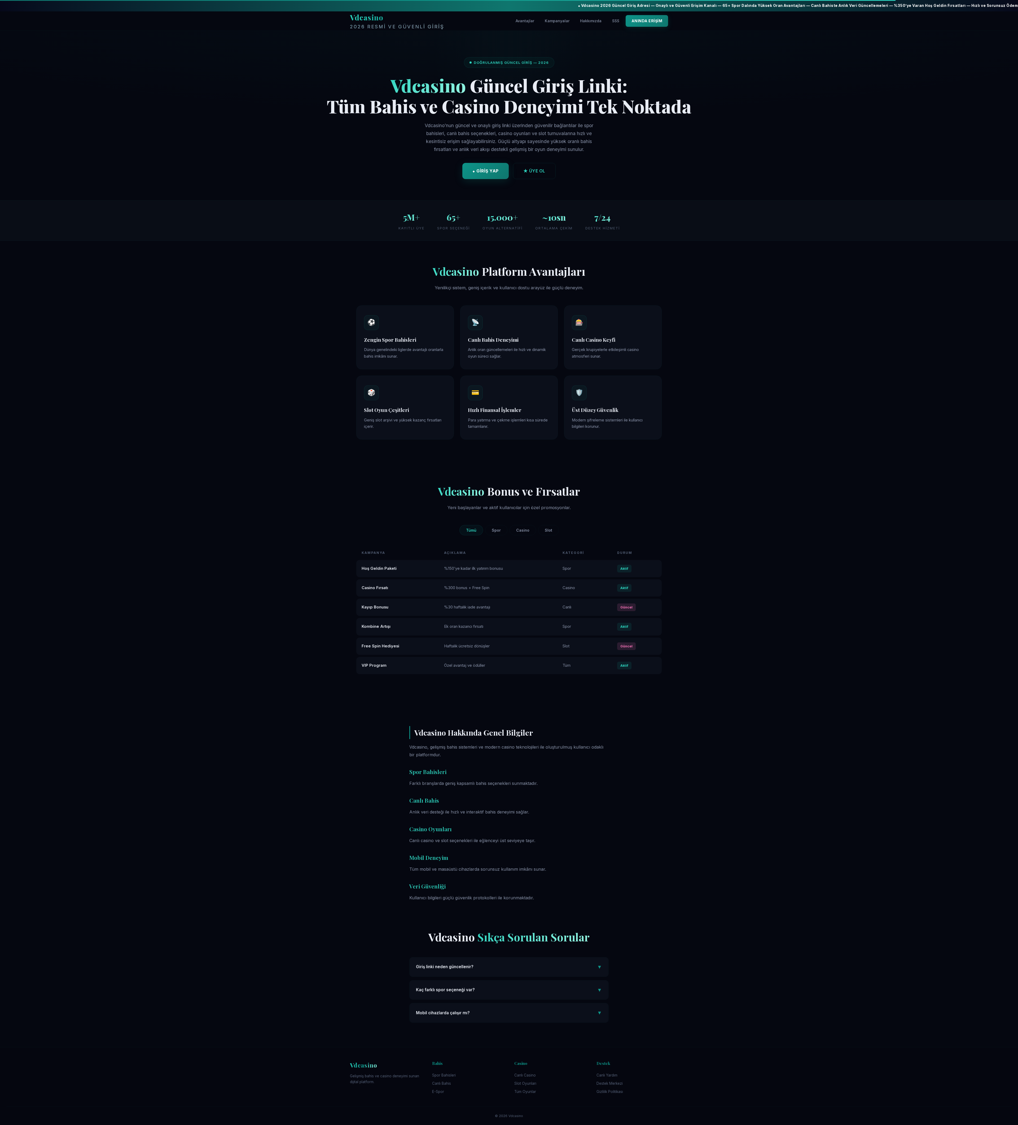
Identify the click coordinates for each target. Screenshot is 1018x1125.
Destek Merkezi (609, 1083)
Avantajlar (525, 21)
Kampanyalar (557, 21)
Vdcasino (397, 21)
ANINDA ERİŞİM (646, 21)
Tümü (471, 530)
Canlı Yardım (606, 1075)
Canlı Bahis (441, 1083)
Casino (522, 530)
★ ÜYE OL (534, 171)
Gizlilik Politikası (609, 1092)
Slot (548, 530)
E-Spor (438, 1092)
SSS (615, 21)
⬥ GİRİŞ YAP (485, 171)
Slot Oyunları (525, 1083)
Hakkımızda (591, 21)
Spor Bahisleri (444, 1075)
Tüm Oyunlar (525, 1092)
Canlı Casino (525, 1075)
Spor (496, 530)
